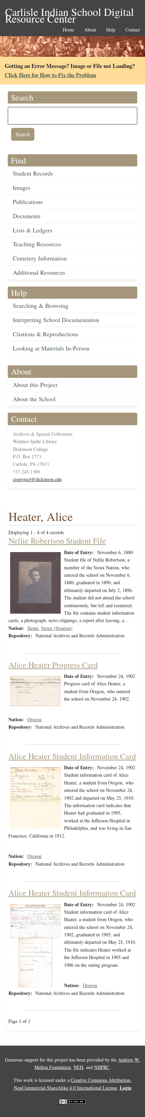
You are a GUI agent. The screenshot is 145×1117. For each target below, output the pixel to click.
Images (21, 187)
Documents (26, 216)
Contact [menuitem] (132, 30)
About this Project (35, 385)
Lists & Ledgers (32, 230)
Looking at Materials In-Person (51, 348)
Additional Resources (39, 272)
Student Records (33, 173)
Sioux (32, 628)
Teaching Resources (37, 244)
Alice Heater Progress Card (53, 664)
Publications (28, 202)
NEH (78, 1067)
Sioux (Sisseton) (56, 628)
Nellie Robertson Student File (57, 540)
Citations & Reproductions (45, 334)
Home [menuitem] (68, 30)
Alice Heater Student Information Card (72, 756)
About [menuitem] (90, 30)
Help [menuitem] (110, 30)
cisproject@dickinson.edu (37, 479)
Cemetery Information (40, 258)
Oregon (34, 719)
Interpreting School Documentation (56, 320)
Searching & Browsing (40, 305)
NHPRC (101, 1067)
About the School (34, 399)
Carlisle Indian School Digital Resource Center (69, 12)
